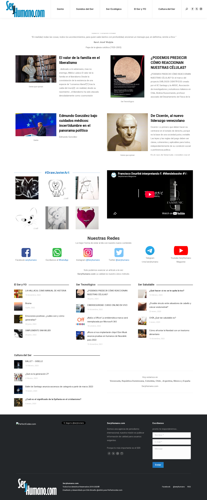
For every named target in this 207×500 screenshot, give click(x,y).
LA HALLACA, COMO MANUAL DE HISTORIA (45, 290)
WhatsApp (63, 260)
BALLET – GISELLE (34, 361)
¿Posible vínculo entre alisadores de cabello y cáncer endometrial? (170, 305)
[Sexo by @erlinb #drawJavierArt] (26, 187)
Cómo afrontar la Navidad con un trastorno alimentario (169, 332)
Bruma (28, 303)
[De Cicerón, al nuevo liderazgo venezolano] (127, 132)
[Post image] (18, 294)
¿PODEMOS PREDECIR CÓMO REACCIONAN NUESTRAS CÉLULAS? (169, 63)
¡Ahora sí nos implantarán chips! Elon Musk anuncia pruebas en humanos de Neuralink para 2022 (107, 336)
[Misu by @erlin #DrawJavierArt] (26, 217)
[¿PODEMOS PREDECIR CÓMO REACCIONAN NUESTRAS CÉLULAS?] (127, 76)
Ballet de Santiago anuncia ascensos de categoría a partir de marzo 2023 (59, 386)
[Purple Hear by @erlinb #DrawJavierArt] (87, 217)
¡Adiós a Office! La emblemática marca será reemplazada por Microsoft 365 (107, 320)
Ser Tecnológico (127, 101)
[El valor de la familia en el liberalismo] (35, 69)
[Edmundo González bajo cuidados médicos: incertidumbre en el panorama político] (35, 124)
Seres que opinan (36, 87)
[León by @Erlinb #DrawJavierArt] (56, 187)
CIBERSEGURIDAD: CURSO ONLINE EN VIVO (108, 305)
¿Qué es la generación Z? (37, 374)
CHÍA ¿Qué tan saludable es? (162, 318)
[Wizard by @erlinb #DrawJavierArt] (87, 187)
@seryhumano (122, 260)
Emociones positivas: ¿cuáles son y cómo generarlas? (44, 318)
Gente (36, 140)
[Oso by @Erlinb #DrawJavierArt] (56, 217)
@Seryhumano (93, 260)
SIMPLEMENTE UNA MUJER (38, 330)
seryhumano (31, 260)
